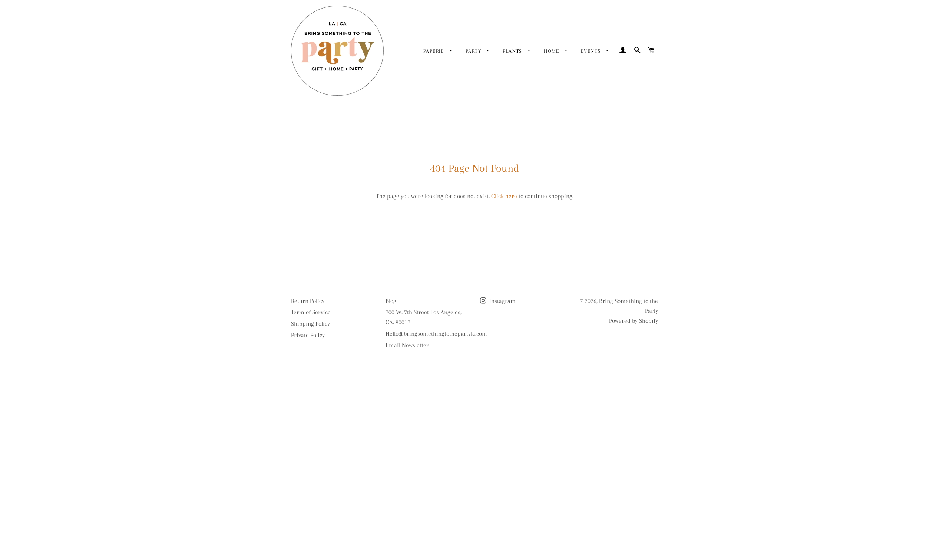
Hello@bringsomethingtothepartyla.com (436, 333)
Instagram (502, 300)
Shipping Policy (310, 323)
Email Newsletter (407, 345)
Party (474, 51)
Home (552, 51)
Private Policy (308, 335)
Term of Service (311, 312)
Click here (504, 196)
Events (592, 51)
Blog (391, 300)
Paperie (434, 51)
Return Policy (307, 300)
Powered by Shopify (633, 320)
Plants (513, 51)
